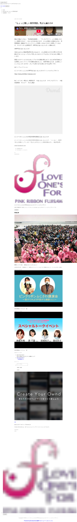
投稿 (18, 369)
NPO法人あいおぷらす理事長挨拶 (10, 11)
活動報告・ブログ (7, 13)
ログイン (7, 6)
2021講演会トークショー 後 (20, 308)
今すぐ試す (2, 6)
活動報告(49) (19, 148)
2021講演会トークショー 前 (20, 350)
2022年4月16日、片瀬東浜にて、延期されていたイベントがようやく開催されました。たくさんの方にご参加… (38, 267)
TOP (4, 10)
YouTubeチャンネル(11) (22, 150)
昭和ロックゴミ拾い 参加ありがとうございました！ (26, 265)
